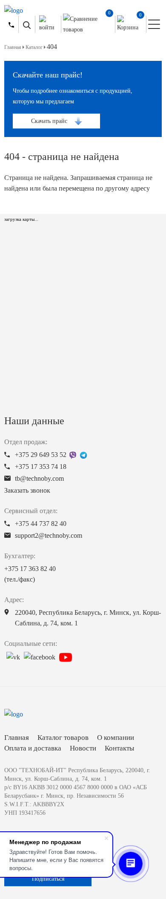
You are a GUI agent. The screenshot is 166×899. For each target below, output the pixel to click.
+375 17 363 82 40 (30, 574)
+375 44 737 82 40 (40, 523)
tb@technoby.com (39, 478)
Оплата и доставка (32, 748)
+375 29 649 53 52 (40, 454)
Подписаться (48, 879)
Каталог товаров (63, 737)
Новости (83, 748)
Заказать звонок (27, 490)
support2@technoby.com (48, 535)
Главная (16, 737)
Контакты (119, 748)
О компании (115, 737)
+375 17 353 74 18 (40, 466)
